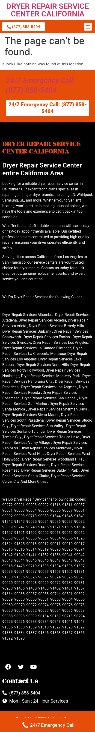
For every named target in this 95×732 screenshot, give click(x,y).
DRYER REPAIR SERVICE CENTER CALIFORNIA (47, 10)
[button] (88, 27)
